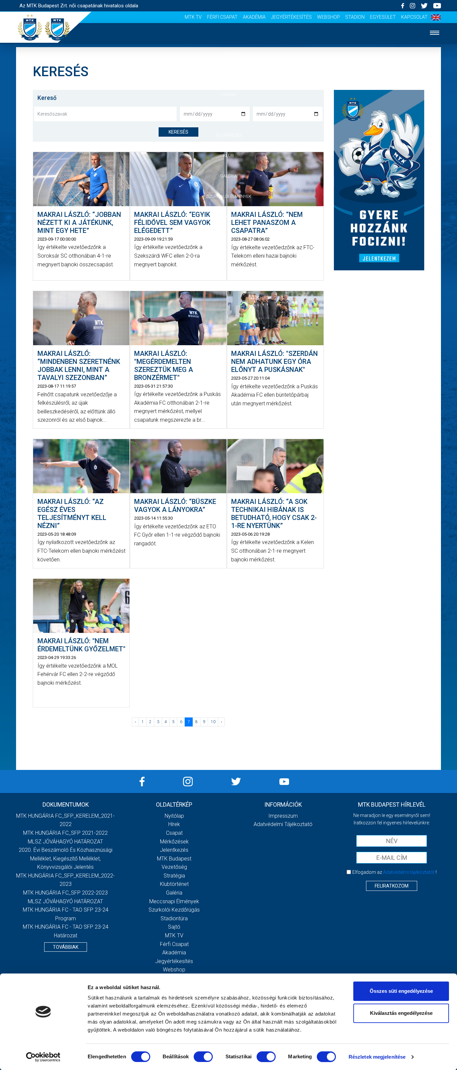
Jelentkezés (228, 135)
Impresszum (283, 816)
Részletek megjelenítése (377, 1057)
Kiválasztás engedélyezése (401, 1013)
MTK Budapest (174, 858)
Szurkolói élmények (228, 196)
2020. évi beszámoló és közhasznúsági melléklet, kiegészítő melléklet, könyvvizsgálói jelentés (65, 858)
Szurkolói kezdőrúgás (174, 910)
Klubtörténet (174, 884)
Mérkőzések (228, 114)
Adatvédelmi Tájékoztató (283, 824)
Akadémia (254, 17)
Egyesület (383, 17)
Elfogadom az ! (394, 872)
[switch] (203, 1056)
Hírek (229, 74)
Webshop (328, 17)
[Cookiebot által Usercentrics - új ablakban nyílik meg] (43, 1057)
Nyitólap (228, 53)
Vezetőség (174, 867)
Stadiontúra (174, 918)
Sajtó (228, 216)
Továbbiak (65, 947)
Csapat (228, 94)
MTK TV (193, 17)
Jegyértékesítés (291, 17)
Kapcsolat (414, 17)
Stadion (355, 17)
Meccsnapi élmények (174, 901)
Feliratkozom (391, 886)
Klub (228, 155)
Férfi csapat (222, 17)
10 (213, 721)
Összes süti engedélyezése (401, 991)
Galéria (228, 175)
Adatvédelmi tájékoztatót (409, 872)
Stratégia (174, 876)
